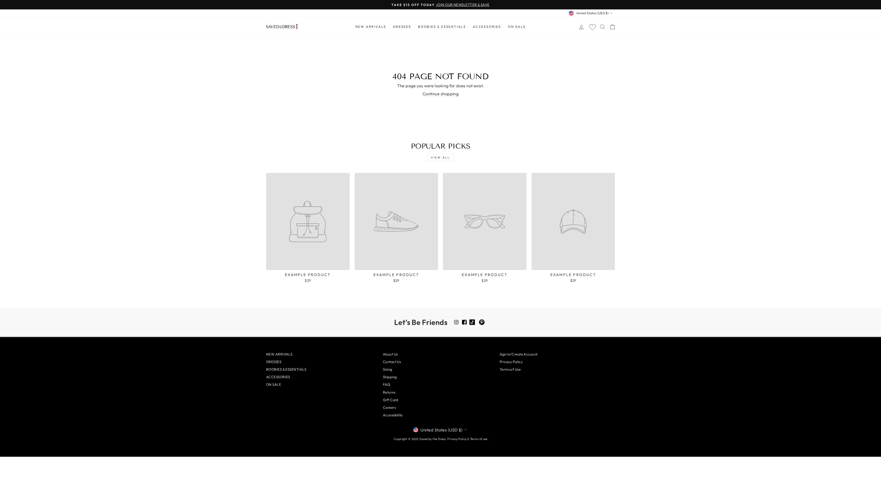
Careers (389, 407)
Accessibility (393, 415)
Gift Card (390, 400)
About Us (390, 354)
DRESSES (402, 27)
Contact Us (392, 362)
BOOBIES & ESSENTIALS (442, 27)
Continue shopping (441, 93)
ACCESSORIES (487, 27)
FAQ (386, 384)
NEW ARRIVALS (370, 27)
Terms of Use (510, 369)
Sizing (387, 369)
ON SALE (517, 27)
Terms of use (478, 439)
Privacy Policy (511, 362)
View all (440, 157)
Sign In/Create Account (519, 354)
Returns (389, 392)
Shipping (390, 377)
